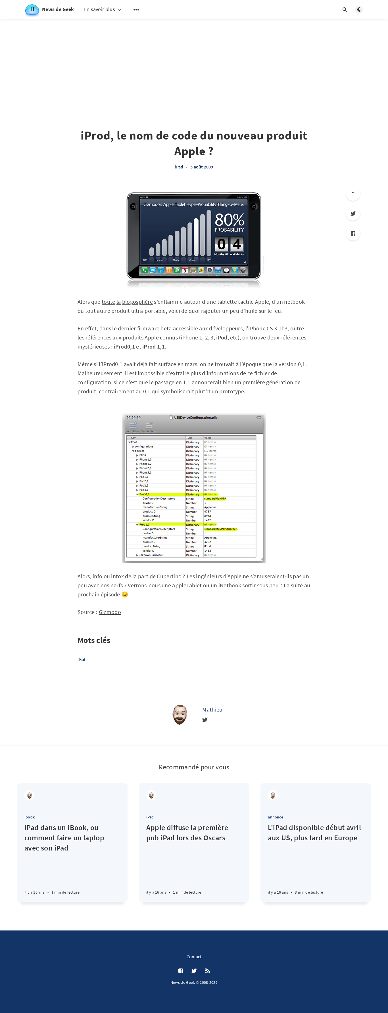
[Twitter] (353, 213)
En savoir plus (99, 9)
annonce (275, 817)
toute (108, 301)
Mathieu (212, 709)
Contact (194, 956)
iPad (179, 166)
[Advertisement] (194, 59)
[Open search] (344, 9)
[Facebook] (353, 233)
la (118, 301)
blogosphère (137, 301)
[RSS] (207, 971)
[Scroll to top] (353, 194)
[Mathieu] (179, 714)
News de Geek (58, 9)
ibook (29, 817)
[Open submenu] (136, 9)
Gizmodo (110, 611)
